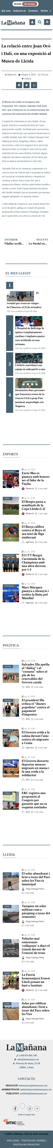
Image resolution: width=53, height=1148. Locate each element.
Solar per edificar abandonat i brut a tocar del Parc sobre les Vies (36, 1009)
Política (7, 731)
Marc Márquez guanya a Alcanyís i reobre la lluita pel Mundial (35, 593)
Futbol (7, 498)
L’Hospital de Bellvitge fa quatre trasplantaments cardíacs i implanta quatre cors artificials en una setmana (30, 336)
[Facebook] (15, 1108)
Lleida (7, 874)
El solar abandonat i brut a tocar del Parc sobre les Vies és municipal (36, 879)
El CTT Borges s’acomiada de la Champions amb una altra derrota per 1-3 (34, 562)
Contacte (33, 10)
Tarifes (44, 10)
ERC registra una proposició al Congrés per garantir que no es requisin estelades (34, 800)
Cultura (27, 78)
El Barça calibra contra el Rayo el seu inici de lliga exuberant (34, 532)
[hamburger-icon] (47, 22)
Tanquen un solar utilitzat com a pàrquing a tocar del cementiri (36, 911)
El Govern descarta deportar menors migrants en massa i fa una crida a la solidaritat (35, 768)
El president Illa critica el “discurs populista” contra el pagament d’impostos (35, 707)
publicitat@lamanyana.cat (33, 1093)
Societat (7, 666)
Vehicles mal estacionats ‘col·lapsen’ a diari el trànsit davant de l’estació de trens (36, 946)
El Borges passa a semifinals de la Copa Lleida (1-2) (34, 505)
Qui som (6, 10)
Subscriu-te (19, 10)
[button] (40, 22)
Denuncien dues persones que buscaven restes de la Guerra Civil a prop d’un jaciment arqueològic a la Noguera (30, 398)
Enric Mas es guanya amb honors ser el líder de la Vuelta (35, 479)
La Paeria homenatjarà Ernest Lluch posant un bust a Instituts (36, 980)
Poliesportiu (9, 472)
